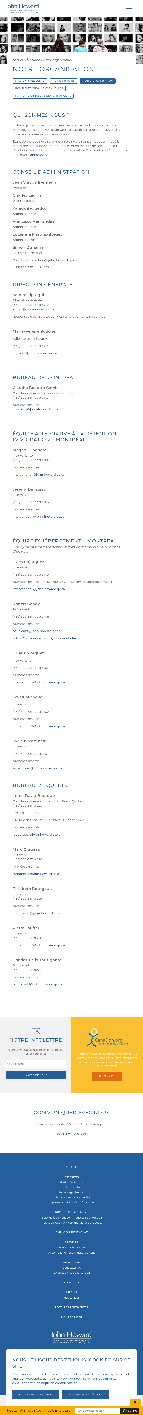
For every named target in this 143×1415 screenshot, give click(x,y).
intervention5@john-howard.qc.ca (39, 589)
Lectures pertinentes (71, 1307)
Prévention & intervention (71, 1247)
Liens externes (71, 1268)
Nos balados (72, 1297)
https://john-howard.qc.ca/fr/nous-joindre (45, 638)
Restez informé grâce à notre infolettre (38, 1410)
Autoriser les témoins (85, 1394)
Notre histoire (63, 81)
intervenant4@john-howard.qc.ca (39, 474)
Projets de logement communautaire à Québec (71, 1223)
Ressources (71, 1262)
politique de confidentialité (56, 1383)
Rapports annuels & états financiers (72, 1202)
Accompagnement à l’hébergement (71, 1252)
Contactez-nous (71, 1134)
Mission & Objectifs (29, 81)
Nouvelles (71, 1282)
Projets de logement (71, 1212)
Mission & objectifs (71, 1182)
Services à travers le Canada (71, 1273)
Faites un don (107, 1076)
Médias (71, 1292)
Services (71, 1242)
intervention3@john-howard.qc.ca (39, 945)
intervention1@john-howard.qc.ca (38, 516)
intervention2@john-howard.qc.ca (39, 726)
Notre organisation (97, 81)
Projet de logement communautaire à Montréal (71, 1217)
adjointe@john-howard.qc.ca (35, 353)
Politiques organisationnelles (39, 88)
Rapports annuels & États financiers (43, 96)
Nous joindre (71, 1317)
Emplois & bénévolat (72, 1232)
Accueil (18, 60)
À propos (33, 60)
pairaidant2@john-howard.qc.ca (37, 984)
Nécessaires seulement (35, 1394)
